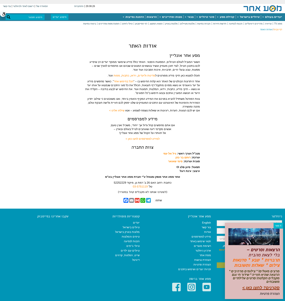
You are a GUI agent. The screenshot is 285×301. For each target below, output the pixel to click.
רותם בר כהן (183, 157)
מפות (117, 75)
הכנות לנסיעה (236, 24)
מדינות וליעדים (146, 75)
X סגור (278, 225)
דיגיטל (136, 259)
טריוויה (268, 24)
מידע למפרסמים (201, 236)
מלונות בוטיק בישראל (127, 231)
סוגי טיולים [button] (206, 16)
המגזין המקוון (156, 24)
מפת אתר (205, 255)
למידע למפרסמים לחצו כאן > (143, 138)
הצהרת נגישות (202, 259)
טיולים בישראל (249, 16)
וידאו (133, 75)
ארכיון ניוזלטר (203, 250)
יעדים (136, 222)
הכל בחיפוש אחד (123, 81)
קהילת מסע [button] (226, 16)
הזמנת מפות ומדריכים (109, 24)
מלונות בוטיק (171, 24)
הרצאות (152, 16)
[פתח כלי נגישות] (3, 14)
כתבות (125, 75)
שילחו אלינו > (116, 110)
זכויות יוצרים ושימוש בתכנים (194, 269)
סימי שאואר (175, 161)
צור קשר (206, 227)
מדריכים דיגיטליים (254, 24)
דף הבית (278, 29)
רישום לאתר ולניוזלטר (23, 6)
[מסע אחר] (262, 8)
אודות (207, 231)
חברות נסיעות (204, 24)
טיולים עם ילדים (130, 250)
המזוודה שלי (42, 6)
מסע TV (278, 24)
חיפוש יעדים (59, 17)
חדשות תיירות (219, 24)
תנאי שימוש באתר (200, 241)
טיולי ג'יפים (127, 24)
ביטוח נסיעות (89, 24)
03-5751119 (140, 186)
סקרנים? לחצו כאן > (261, 287)
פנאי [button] (190, 16)
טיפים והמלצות (131, 236)
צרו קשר (7, 6)
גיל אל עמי (169, 153)
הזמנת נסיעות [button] (134, 16)
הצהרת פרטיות (202, 264)
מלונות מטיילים (187, 24)
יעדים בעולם (273, 16)
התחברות (79, 6)
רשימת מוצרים (202, 245)
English (206, 222)
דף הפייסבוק (141, 24)
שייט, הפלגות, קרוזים (127, 255)
